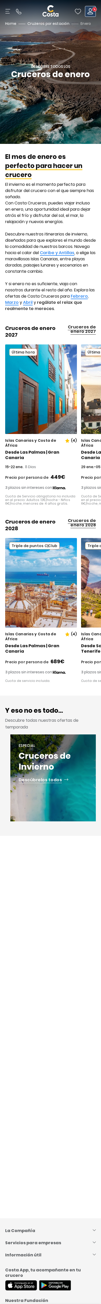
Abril (28, 302)
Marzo (12, 302)
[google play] (55, 1286)
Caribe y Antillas (57, 253)
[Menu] (8, 11)
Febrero (79, 296)
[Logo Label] (50, 11)
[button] (78, 11)
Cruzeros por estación (48, 23)
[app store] (21, 1286)
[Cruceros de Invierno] (53, 777)
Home (10, 23)
